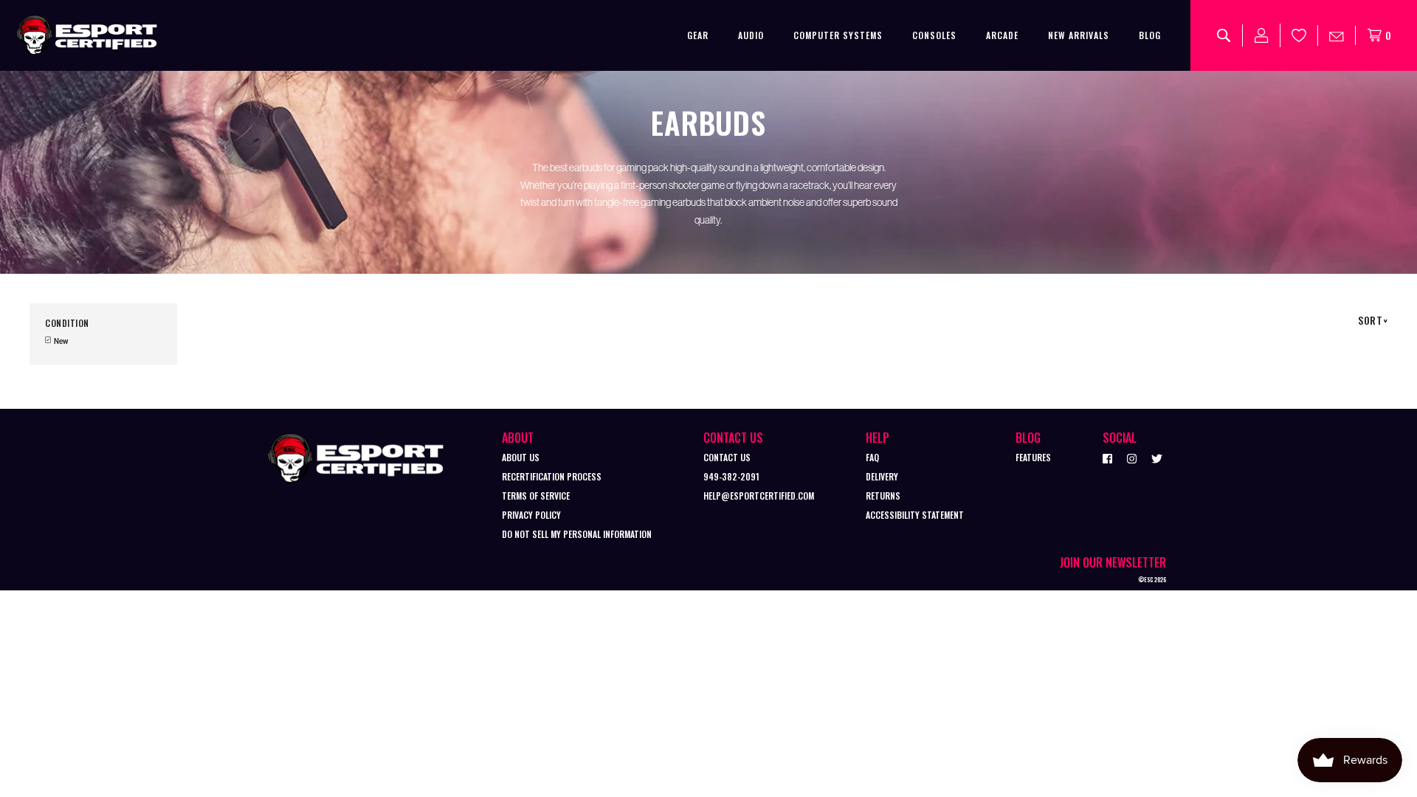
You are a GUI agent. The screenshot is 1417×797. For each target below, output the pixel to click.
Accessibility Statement (915, 514)
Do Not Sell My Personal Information (577, 534)
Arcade (1002, 35)
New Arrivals (1078, 35)
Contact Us (727, 457)
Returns (883, 495)
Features (1033, 457)
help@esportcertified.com (758, 495)
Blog (1150, 35)
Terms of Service (536, 495)
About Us (520, 457)
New (60, 341)
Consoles (934, 35)
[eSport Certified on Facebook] (1107, 457)
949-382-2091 (731, 476)
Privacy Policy (531, 514)
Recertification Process (551, 476)
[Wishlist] (1299, 35)
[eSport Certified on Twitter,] (1156, 457)
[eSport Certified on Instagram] (1132, 457)
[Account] (1261, 35)
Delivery (882, 476)
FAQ (872, 457)
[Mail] (1337, 35)
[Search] (1224, 35)
